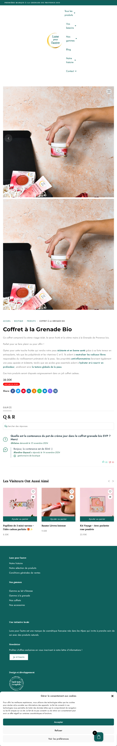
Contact (70, 71)
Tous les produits (69, 13)
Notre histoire (69, 60)
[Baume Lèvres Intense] (20, 505)
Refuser (58, 730)
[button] (112, 696)
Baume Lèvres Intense (15, 525)
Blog (68, 49)
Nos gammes (70, 38)
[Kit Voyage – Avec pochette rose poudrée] (59, 505)
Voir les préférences (58, 739)
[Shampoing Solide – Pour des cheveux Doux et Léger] (97, 505)
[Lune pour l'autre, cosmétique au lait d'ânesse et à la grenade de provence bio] (54, 40)
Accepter (58, 722)
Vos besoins (70, 26)
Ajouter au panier (20, 518)
